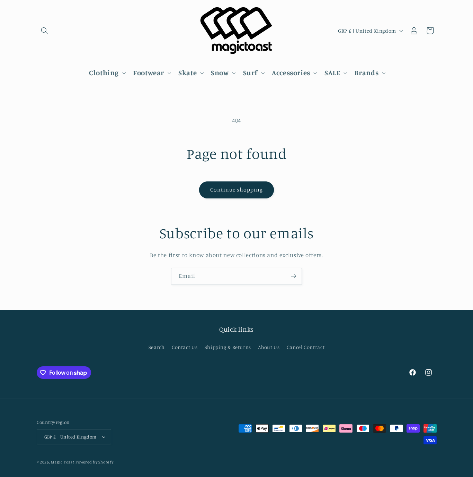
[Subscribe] (294, 276)
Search (157, 347)
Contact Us (184, 347)
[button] (45, 31)
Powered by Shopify (94, 462)
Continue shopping (236, 189)
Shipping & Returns (228, 347)
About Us (268, 347)
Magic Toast (62, 462)
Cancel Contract (305, 347)
